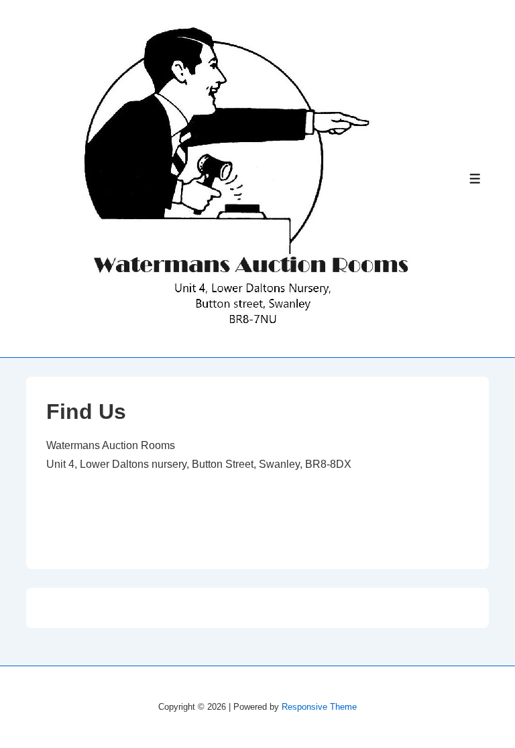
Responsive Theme (319, 707)
